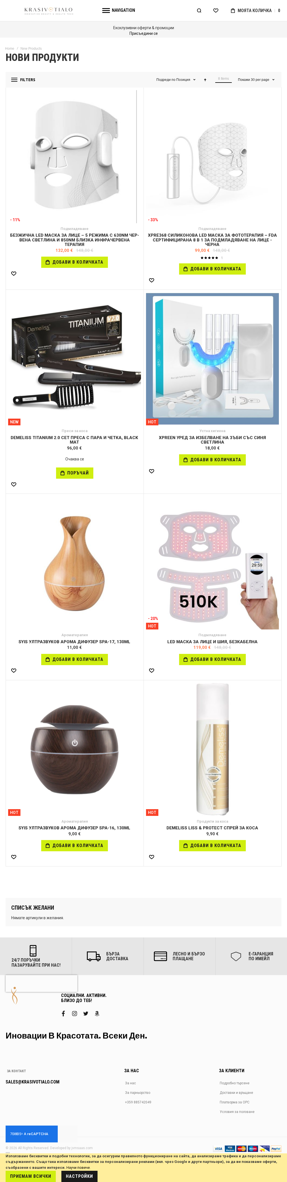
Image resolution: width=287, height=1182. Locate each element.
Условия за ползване (237, 1112)
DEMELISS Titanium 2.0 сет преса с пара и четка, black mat (74, 440)
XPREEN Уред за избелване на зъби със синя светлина (212, 440)
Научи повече (78, 1167)
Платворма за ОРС (234, 1102)
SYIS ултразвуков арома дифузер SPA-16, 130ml (74, 827)
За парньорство (137, 1093)
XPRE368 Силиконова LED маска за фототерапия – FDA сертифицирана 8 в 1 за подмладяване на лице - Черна (212, 240)
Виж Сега (131, 33)
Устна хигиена (212, 431)
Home (9, 49)
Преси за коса (74, 431)
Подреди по (165, 80)
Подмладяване (75, 229)
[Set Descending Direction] (205, 80)
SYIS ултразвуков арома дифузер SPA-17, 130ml (74, 641)
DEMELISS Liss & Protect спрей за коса (212, 827)
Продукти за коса (212, 821)
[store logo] (49, 10)
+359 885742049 (138, 1102)
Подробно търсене (234, 1083)
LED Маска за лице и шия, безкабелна (212, 641)
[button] (13, 273)
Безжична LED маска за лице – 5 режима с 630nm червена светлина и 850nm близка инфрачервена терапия (74, 240)
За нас (130, 1083)
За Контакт (16, 1071)
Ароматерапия (74, 635)
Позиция (183, 80)
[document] (143, 1167)
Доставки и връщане (236, 1093)
